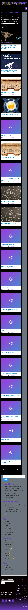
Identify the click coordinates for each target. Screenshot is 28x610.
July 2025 (7, 521)
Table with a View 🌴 (9, 557)
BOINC (6, 540)
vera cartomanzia (9, 509)
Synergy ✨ (7, 555)
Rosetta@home (15, 515)
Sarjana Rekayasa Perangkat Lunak (12, 506)
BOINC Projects (8, 544)
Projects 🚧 (7, 551)
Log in (6, 565)
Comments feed (9, 569)
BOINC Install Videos (9, 497)
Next (18, 469)
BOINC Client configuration (17, 504)
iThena (16, 509)
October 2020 (8, 534)
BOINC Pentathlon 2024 (10, 493)
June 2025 (7, 523)
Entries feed (8, 567)
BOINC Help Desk (9, 542)
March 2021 (7, 527)
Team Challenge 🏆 (9, 559)
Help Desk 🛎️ (8, 549)
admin (3, 50)
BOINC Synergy (8, 546)
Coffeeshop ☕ (8, 548)
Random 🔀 (7, 553)
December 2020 (9, 532)
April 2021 (7, 525)
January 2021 (8, 530)
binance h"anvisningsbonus (11, 511)
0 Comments (12, 50)
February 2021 (8, 528)
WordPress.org (8, 571)
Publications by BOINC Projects (12, 495)
